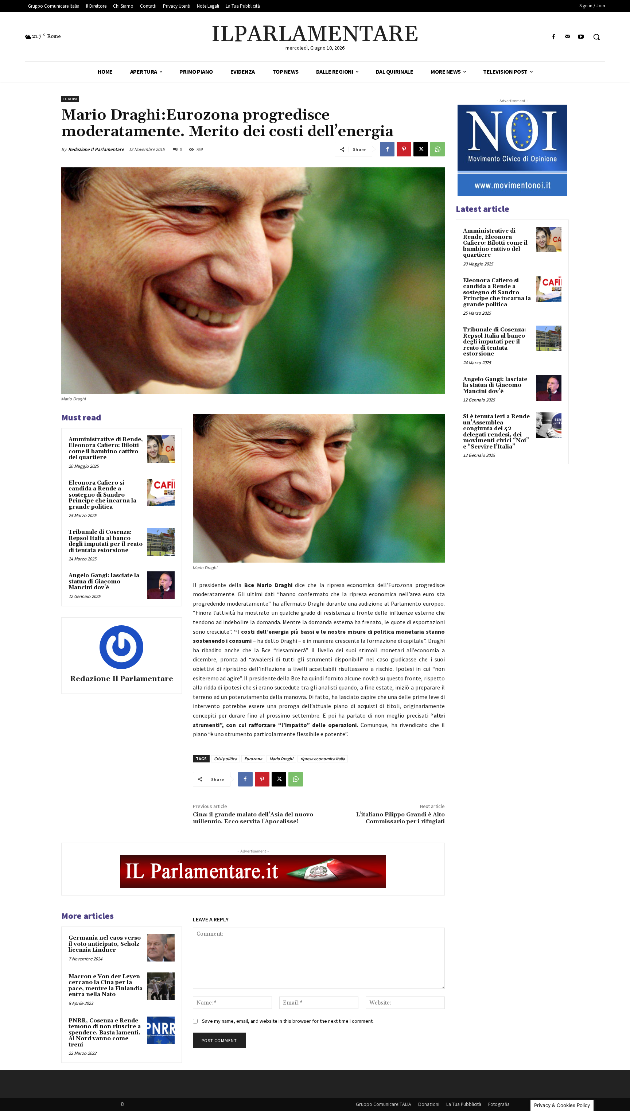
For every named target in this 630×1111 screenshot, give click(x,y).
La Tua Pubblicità (463, 1104)
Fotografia (499, 1104)
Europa (70, 99)
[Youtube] (581, 37)
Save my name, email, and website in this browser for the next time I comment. (288, 1021)
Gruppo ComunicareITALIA (383, 1104)
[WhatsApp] (437, 149)
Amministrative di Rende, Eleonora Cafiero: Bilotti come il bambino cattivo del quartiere (106, 448)
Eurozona (253, 758)
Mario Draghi (281, 758)
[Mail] (567, 37)
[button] (596, 37)
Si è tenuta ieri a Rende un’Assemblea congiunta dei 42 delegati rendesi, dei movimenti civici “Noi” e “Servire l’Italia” (496, 431)
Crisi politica (225, 758)
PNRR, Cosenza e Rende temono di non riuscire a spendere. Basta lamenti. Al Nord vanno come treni (105, 1032)
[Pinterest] (404, 149)
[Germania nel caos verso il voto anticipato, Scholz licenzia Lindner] (161, 948)
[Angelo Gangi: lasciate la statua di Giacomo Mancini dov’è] (161, 585)
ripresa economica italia (322, 758)
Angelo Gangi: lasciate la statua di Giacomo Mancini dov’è (104, 581)
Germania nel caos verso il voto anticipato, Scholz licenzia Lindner (105, 944)
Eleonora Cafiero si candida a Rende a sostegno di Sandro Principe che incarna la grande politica (102, 494)
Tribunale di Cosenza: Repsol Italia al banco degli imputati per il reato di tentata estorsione (106, 541)
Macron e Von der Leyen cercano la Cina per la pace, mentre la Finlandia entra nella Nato (106, 985)
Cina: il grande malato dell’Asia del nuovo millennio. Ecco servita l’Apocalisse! (253, 818)
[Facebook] (554, 37)
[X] (420, 149)
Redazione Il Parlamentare (96, 149)
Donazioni (428, 1104)
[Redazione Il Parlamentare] (121, 647)
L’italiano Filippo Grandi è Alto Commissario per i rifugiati (400, 818)
